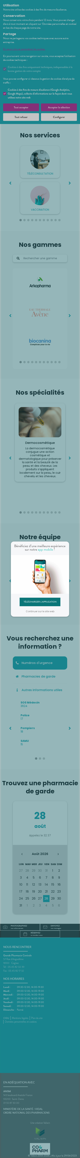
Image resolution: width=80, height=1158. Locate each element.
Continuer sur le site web (40, 611)
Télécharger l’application (40, 602)
